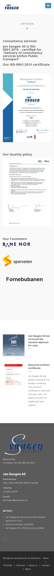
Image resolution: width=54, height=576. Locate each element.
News (28, 569)
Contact (46, 565)
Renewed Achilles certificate (19, 524)
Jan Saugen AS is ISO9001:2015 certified (24, 528)
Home (46, 558)
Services (20, 565)
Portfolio (8, 565)
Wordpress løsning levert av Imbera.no (22, 558)
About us (33, 565)
